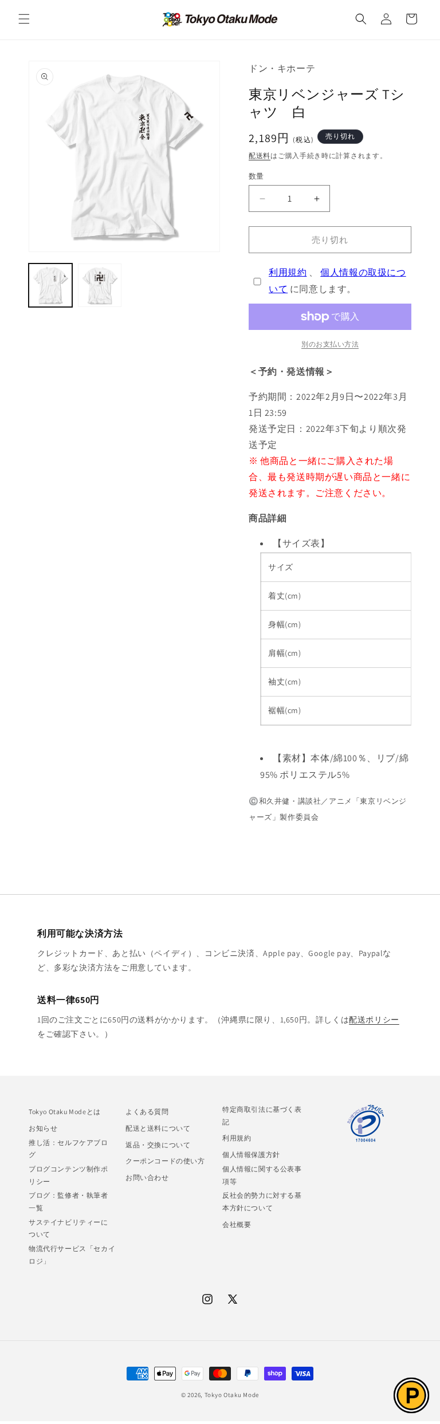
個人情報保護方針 (251, 1154)
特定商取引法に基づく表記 (262, 1115)
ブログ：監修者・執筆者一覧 (68, 1201)
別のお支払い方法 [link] (330, 344)
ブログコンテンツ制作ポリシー (68, 1175)
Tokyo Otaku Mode (232, 1395)
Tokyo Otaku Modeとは (65, 1111)
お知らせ (43, 1128)
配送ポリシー (374, 1019)
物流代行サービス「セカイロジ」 (72, 1254)
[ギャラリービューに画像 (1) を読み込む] (50, 285)
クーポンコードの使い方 (165, 1160)
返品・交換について (157, 1144)
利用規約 (288, 272)
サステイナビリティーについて (68, 1228)
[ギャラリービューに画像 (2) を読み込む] (99, 285)
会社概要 (236, 1224)
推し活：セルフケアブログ (68, 1148)
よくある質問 (147, 1111)
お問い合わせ (147, 1177)
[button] (24, 19)
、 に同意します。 (337, 280)
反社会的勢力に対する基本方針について (262, 1201)
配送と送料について (157, 1128)
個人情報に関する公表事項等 (262, 1175)
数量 (256, 176)
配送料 (259, 155)
